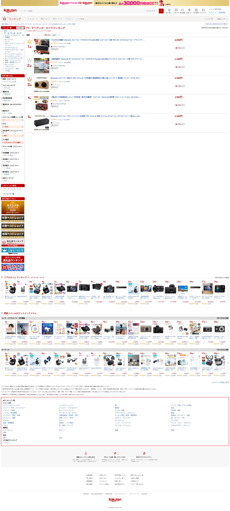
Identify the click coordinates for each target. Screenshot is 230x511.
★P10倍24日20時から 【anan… (96, 337)
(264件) (87, 375)
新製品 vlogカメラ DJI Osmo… (22, 337)
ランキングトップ (32, 19)
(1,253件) (222, 375)
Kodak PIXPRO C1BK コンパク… (207, 337)
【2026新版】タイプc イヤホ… (195, 369)
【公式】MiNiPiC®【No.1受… (10, 337)
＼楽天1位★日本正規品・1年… (170, 369)
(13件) (148, 344)
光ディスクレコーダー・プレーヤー (14, 44)
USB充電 (7, 94)
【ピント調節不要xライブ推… (195, 337)
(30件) (209, 303)
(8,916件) (50, 303)
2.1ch (5, 149)
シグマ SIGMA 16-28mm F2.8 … (158, 297)
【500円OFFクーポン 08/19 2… (182, 369)
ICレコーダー (9, 64)
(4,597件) (38, 344)
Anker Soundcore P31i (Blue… (133, 297)
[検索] (161, 11)
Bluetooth (7, 100)
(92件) (37, 303)
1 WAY (6, 127)
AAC (5, 181)
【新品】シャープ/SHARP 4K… (182, 297)
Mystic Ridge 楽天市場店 (59, 103)
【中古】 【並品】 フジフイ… (96, 297)
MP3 (5, 136)
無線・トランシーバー (13, 60)
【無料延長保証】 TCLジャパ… (144, 298)
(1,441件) (75, 375)
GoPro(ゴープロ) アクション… (219, 297)
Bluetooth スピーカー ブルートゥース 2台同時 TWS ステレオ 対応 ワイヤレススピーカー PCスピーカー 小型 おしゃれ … (96, 116)
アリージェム (56, 84)
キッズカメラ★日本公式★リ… (34, 337)
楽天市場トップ (7, 24)
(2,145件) (62, 375)
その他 (7, 71)
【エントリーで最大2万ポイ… (170, 297)
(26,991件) (112, 375)
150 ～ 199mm (8, 155)
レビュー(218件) (64, 120)
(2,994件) (173, 375)
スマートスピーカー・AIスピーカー (14, 51)
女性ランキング (57, 19)
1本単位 (6, 174)
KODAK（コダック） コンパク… (219, 337)
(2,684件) (75, 344)
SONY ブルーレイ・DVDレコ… (195, 297)
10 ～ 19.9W (8, 113)
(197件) (185, 375)
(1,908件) (198, 375)
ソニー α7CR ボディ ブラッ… (72, 297)
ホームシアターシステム (13, 54)
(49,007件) (13, 375)
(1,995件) (62, 344)
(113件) (25, 303)
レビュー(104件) (64, 81)
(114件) (25, 344)
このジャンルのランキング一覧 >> (216, 24)
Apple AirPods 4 (22, 296)
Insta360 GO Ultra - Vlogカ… (182, 337)
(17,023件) (149, 375)
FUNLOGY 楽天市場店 (59, 46)
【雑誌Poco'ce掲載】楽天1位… (133, 337)
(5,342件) (50, 344)
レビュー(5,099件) (64, 62)
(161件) (99, 375)
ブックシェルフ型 (10, 81)
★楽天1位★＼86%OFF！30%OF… (47, 298)
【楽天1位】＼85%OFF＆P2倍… (108, 369)
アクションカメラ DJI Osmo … (121, 337)
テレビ (7, 41)
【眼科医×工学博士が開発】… (71, 337)
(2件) (172, 344)
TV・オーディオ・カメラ (38, 24)
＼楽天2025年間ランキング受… (59, 297)
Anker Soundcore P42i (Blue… (158, 369)
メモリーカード (10, 66)
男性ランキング (45, 19)
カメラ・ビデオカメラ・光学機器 (14, 36)
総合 (5, 31)
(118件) (185, 344)
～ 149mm (7, 162)
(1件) (86, 303)
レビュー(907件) (64, 100)
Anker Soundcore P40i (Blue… (59, 369)
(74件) (123, 344)
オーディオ (9, 39)
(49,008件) (13, 303)
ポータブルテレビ (11, 48)
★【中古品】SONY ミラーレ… (108, 297)
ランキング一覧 (8, 194)
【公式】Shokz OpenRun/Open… (71, 369)
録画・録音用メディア (13, 62)
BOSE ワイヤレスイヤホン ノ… (47, 369)
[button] (176, 11)
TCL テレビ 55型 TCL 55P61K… (207, 297)
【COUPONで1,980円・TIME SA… (34, 298)
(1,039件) (99, 344)
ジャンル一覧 (209, 19)
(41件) (221, 344)
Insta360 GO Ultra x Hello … (170, 337)
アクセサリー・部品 (12, 69)
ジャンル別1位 (80, 19)
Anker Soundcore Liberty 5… (133, 369)
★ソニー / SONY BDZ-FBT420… (121, 297)
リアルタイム (69, 19)
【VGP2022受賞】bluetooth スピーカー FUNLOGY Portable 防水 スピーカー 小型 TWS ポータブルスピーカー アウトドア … (98, 40)
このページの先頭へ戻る (220, 382)
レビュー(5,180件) (64, 43)
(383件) (136, 375)
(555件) (37, 375)
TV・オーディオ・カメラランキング (45, 28)
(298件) (124, 375)
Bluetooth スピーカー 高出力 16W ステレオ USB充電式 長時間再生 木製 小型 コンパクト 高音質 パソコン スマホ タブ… (96, 78)
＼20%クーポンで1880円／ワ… (219, 369)
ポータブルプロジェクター (14, 58)
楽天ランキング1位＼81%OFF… (10, 297)
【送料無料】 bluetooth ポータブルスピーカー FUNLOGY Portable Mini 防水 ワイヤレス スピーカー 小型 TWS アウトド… (97, 59)
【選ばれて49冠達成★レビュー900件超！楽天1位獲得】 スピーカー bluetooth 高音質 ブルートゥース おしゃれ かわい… (96, 97)
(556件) (136, 303)
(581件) (197, 344)
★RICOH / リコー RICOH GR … (84, 297)
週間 (54, 35)
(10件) (160, 375)
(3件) (197, 303)
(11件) (123, 303)
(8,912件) (25, 375)
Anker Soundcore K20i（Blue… (121, 369)
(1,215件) (62, 303)
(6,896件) (136, 344)
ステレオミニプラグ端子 (12, 142)
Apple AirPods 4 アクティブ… (84, 369)
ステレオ (7, 88)
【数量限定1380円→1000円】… (145, 369)
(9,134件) (13, 344)
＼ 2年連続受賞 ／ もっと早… (47, 337)
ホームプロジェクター (13, 56)
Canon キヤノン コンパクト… (157, 337)
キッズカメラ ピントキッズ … (59, 337)
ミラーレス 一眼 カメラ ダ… (108, 337)
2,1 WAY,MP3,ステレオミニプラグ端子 (62, 24)
